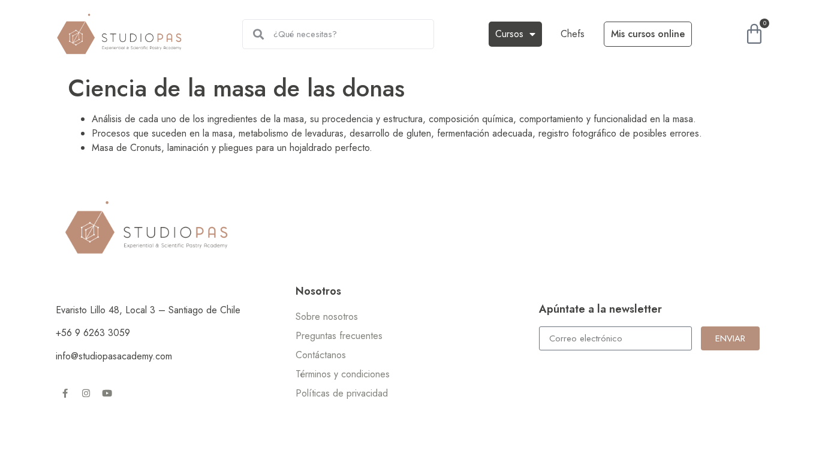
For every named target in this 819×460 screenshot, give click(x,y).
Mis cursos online (648, 34)
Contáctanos (321, 355)
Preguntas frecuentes (339, 336)
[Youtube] (107, 393)
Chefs (573, 34)
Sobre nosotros (327, 316)
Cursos (509, 34)
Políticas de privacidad (342, 393)
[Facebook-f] (65, 393)
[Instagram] (86, 393)
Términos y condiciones (343, 374)
